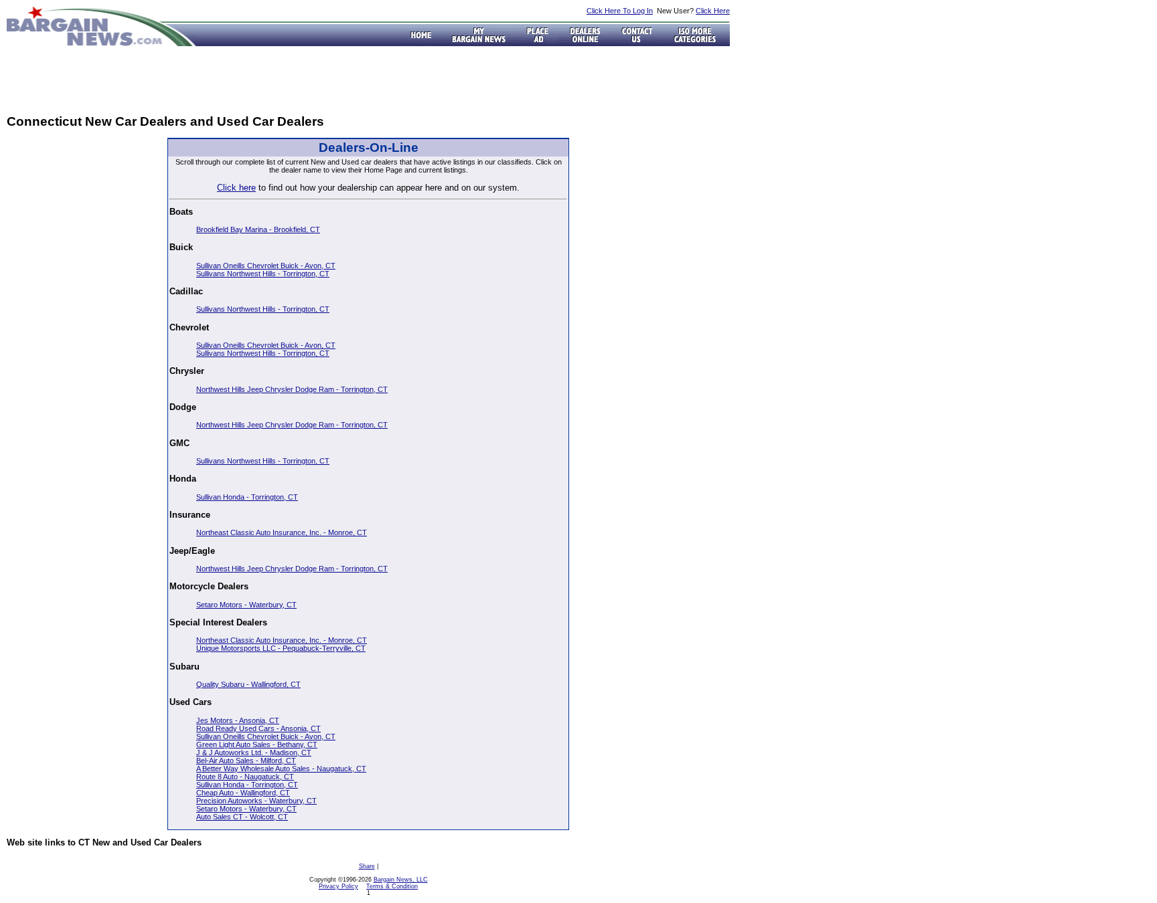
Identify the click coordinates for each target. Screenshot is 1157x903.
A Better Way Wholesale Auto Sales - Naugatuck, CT (281, 769)
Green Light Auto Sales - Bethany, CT (256, 744)
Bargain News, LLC (401, 879)
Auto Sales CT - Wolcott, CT (242, 817)
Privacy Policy (338, 886)
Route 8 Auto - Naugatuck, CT (245, 777)
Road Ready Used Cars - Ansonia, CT (258, 728)
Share (367, 866)
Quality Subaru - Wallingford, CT (248, 684)
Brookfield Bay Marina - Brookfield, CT (258, 229)
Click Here (713, 11)
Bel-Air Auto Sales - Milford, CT (246, 761)
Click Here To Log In (620, 11)
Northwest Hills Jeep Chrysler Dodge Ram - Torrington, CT (292, 389)
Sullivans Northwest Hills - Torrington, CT (262, 274)
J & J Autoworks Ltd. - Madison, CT (253, 752)
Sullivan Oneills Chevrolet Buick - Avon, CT (265, 266)
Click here (236, 188)
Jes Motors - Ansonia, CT (237, 720)
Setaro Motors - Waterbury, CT (246, 605)
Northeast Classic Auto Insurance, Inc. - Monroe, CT (281, 532)
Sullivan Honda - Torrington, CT (247, 497)
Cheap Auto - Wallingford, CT (243, 793)
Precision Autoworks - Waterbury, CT (256, 801)
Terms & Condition (392, 886)
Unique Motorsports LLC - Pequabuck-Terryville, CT (281, 648)
